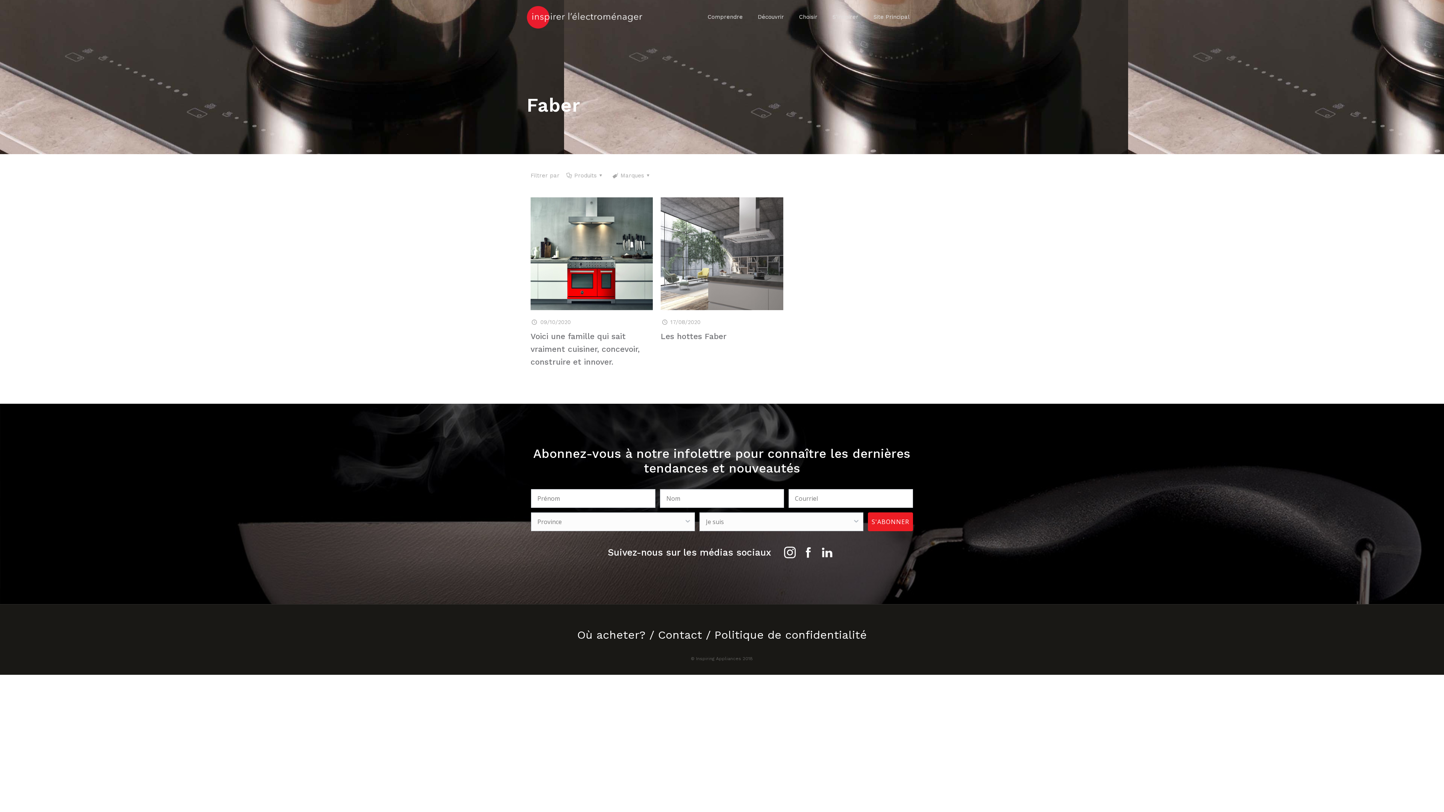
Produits (585, 175)
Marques (632, 175)
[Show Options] (688, 522)
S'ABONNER (890, 522)
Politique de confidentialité (790, 634)
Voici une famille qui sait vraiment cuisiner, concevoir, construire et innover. (585, 349)
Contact (680, 634)
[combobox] (610, 522)
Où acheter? (611, 634)
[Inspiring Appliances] (585, 17)
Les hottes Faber (694, 336)
